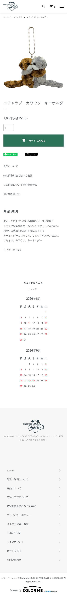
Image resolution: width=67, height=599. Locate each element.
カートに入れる (37, 140)
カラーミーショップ (10, 577)
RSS (9, 533)
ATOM (17, 533)
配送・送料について (18, 479)
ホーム (6, 17)
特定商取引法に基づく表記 (17, 175)
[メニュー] (62, 6)
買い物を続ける (11, 194)
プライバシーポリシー (19, 515)
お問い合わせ (14, 559)
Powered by (15, 590)
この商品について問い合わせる (20, 184)
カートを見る (14, 550)
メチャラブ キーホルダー (37, 17)
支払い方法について (18, 497)
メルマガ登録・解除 (18, 524)
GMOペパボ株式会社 (53, 577)
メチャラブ (17, 17)
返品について (10, 166)
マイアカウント (15, 541)
